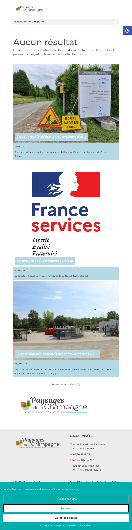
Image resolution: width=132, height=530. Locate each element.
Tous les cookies (66, 498)
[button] (127, 30)
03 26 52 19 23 (81, 454)
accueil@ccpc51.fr (84, 460)
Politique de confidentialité (76, 525)
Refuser (66, 508)
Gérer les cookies (66, 517)
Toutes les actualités (63, 384)
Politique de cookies (50, 525)
